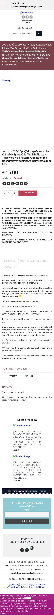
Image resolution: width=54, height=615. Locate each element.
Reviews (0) (9, 267)
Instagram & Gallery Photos (19, 566)
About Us (21, 562)
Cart (42, 562)
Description (10, 261)
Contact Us (39, 569)
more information (16, 598)
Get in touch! (25, 28)
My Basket (28, 21)
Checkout (33, 562)
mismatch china (37, 491)
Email (27, 510)
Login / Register (18, 3)
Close (2, 613)
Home (12, 562)
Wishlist (20, 569)
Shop (11, 569)
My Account (42, 566)
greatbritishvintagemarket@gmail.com (27, 6)
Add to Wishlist (4, 201)
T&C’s (29, 569)
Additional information (34, 261)
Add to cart (29, 193)
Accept (28, 598)
